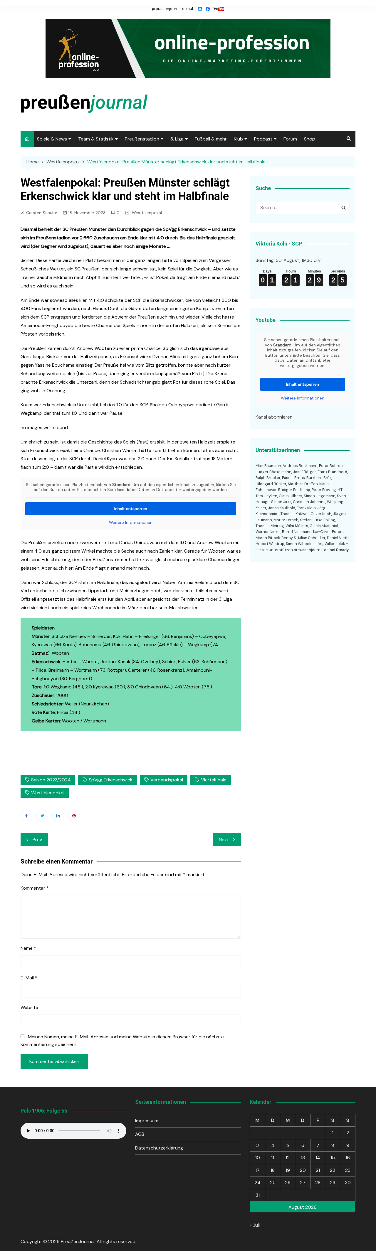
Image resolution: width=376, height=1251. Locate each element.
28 (317, 1182)
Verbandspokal (166, 780)
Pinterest (74, 815)
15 (332, 1157)
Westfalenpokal (147, 212)
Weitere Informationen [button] (130, 522)
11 (272, 1157)
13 (303, 1157)
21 (318, 1170)
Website (29, 1007)
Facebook (26, 815)
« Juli (255, 1225)
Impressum (146, 1121)
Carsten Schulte (41, 212)
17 (257, 1170)
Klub (238, 139)
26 (288, 1182)
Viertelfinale (213, 780)
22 (332, 1170)
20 (303, 1170)
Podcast (263, 139)
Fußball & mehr (211, 139)
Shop (309, 139)
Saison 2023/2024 (51, 780)
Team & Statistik (96, 139)
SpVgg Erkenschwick (110, 780)
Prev (37, 840)
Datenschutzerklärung (159, 1148)
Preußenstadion (142, 139)
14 (317, 1157)
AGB (139, 1134)
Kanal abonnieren (274, 417)
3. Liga (177, 139)
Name (28, 948)
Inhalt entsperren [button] (130, 508)
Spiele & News (52, 139)
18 (273, 1170)
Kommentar (35, 888)
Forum (290, 139)
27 (303, 1182)
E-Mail (29, 978)
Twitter (42, 815)
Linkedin (58, 815)
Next (224, 840)
